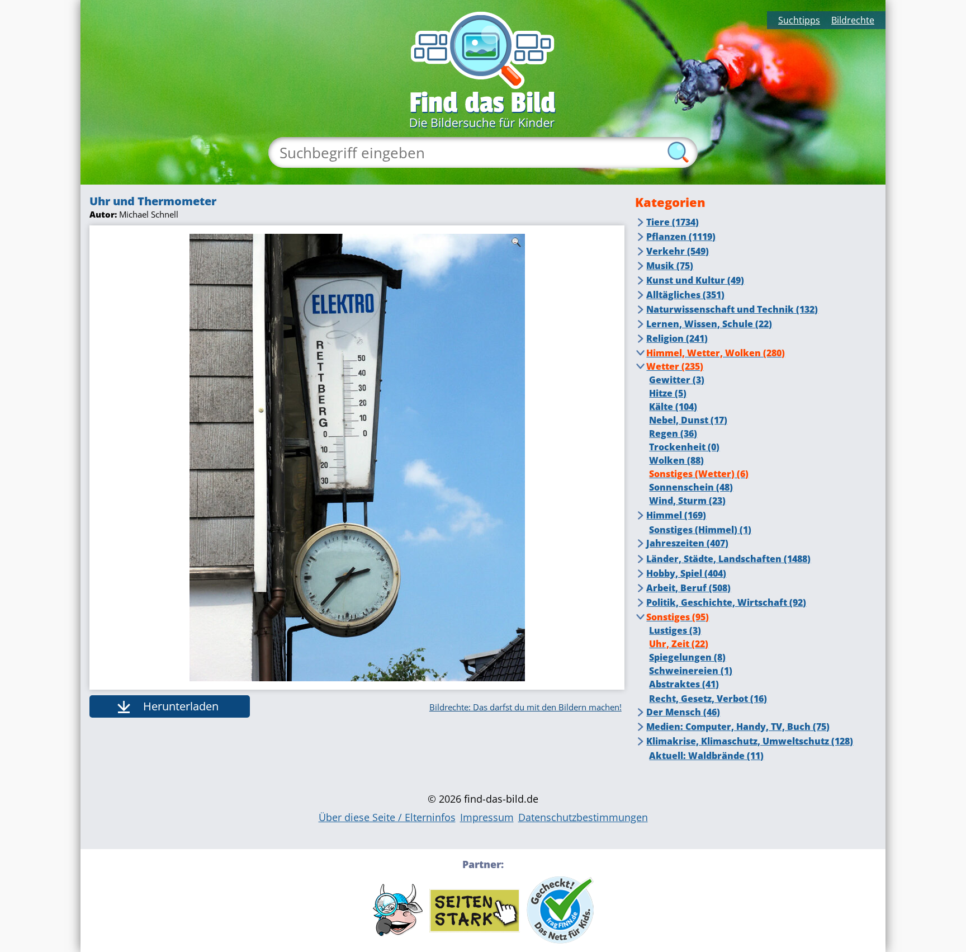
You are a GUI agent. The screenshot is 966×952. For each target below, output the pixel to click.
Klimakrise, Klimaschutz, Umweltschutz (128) (749, 741)
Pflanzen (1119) (681, 236)
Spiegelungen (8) (687, 657)
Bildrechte (852, 20)
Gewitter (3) (676, 380)
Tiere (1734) (672, 222)
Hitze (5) (667, 393)
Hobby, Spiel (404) (686, 573)
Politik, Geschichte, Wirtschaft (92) (726, 602)
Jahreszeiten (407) (687, 543)
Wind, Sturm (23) (687, 500)
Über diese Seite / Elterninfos (387, 817)
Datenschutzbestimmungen (583, 817)
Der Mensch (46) (683, 712)
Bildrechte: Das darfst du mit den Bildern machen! (525, 707)
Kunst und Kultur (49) (695, 280)
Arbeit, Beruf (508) (688, 588)
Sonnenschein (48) (691, 487)
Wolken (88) (676, 460)
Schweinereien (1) (690, 670)
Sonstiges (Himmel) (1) (700, 530)
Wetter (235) (674, 366)
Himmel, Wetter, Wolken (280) (715, 353)
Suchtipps (799, 20)
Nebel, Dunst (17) (688, 420)
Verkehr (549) (677, 251)
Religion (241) (677, 338)
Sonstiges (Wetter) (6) (699, 474)
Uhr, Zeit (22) (678, 644)
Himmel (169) (676, 515)
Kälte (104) (673, 406)
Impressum (487, 817)
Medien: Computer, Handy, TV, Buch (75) (738, 726)
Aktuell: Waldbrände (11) (706, 756)
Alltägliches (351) (685, 295)
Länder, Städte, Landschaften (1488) (728, 559)
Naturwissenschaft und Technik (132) (732, 309)
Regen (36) (673, 433)
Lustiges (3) (675, 630)
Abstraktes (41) (684, 684)
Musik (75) (669, 266)
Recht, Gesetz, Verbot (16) (708, 698)
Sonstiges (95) (677, 617)
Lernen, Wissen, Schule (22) (709, 324)
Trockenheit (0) (684, 447)
